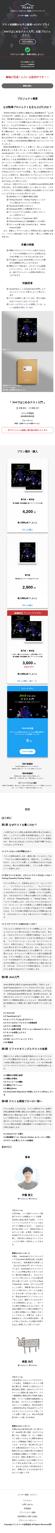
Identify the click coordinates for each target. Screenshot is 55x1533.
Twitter (23, 1199)
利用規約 (27, 1508)
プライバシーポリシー (27, 1520)
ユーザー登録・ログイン (27, 16)
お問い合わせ (27, 1504)
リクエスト (27, 1500)
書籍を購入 (27, 86)
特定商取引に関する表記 (27, 1516)
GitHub (34, 1199)
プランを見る (27, 42)
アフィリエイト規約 (27, 1512)
